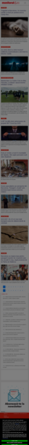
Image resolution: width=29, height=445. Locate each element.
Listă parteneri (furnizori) (5, 438)
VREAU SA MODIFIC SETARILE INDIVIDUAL (14, 442)
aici (14, 428)
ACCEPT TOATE (14, 440)
